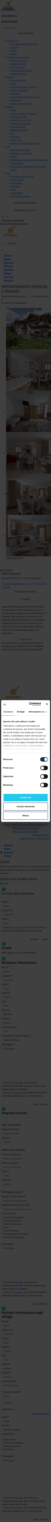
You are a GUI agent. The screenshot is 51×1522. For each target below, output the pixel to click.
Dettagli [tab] (20, 712)
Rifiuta (25, 815)
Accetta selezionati (26, 806)
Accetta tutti (25, 797)
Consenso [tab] (8, 712)
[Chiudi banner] (47, 704)
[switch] (44, 768)
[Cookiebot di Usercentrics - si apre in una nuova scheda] (30, 704)
